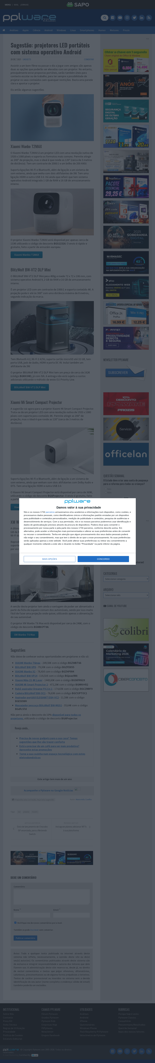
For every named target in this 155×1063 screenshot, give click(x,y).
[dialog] (77, 531)
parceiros (50, 512)
